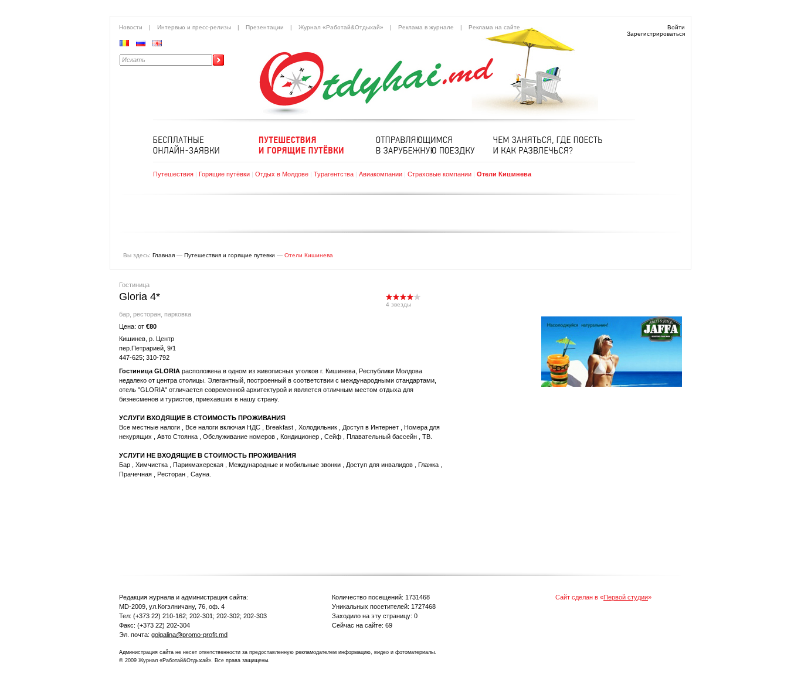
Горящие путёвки (224, 174)
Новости (130, 27)
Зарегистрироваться (656, 33)
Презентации (265, 27)
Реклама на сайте (494, 27)
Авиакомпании (380, 174)
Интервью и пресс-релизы (194, 27)
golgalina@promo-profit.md (189, 634)
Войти (676, 27)
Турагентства (334, 174)
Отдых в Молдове (281, 174)
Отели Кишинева (504, 174)
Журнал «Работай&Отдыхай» (340, 27)
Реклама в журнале (426, 27)
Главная (163, 255)
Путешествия (173, 174)
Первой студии (625, 597)
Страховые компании (439, 174)
